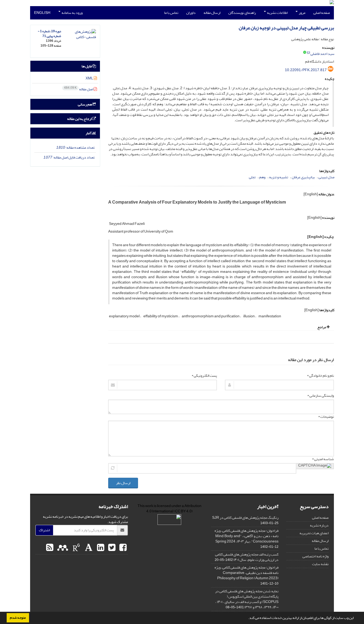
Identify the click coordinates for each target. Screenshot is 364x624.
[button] (247, 618)
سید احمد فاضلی (322, 53)
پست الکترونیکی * (204, 375)
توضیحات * (326, 416)
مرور (301, 12)
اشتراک (44, 530)
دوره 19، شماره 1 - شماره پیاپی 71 (49, 33)
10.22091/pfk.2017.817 (306, 70)
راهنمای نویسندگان (242, 12)
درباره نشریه (319, 525)
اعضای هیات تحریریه (314, 533)
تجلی (252, 177)
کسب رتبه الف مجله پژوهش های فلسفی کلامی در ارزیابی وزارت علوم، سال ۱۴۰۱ (246, 557)
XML (90, 78)
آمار (89, 133)
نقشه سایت (320, 564)
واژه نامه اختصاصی (315, 556)
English (42, 12)
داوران (191, 12)
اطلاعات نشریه (277, 12)
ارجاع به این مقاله (79, 118)
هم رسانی (85, 104)
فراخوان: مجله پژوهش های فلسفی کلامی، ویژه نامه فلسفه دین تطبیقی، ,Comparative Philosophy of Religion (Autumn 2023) (246, 573)
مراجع (322, 327)
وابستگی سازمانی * (320, 395)
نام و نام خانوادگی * (320, 375)
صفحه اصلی (321, 12)
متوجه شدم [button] (18, 617)
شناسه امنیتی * (323, 459)
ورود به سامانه (72, 12)
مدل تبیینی (326, 177)
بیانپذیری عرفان (303, 177)
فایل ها (87, 66)
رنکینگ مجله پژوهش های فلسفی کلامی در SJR (245, 517)
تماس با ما (171, 12)
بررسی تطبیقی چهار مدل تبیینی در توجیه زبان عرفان (286, 28)
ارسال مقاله (212, 12)
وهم (262, 177)
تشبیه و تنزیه (278, 177)
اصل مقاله (79, 89)
